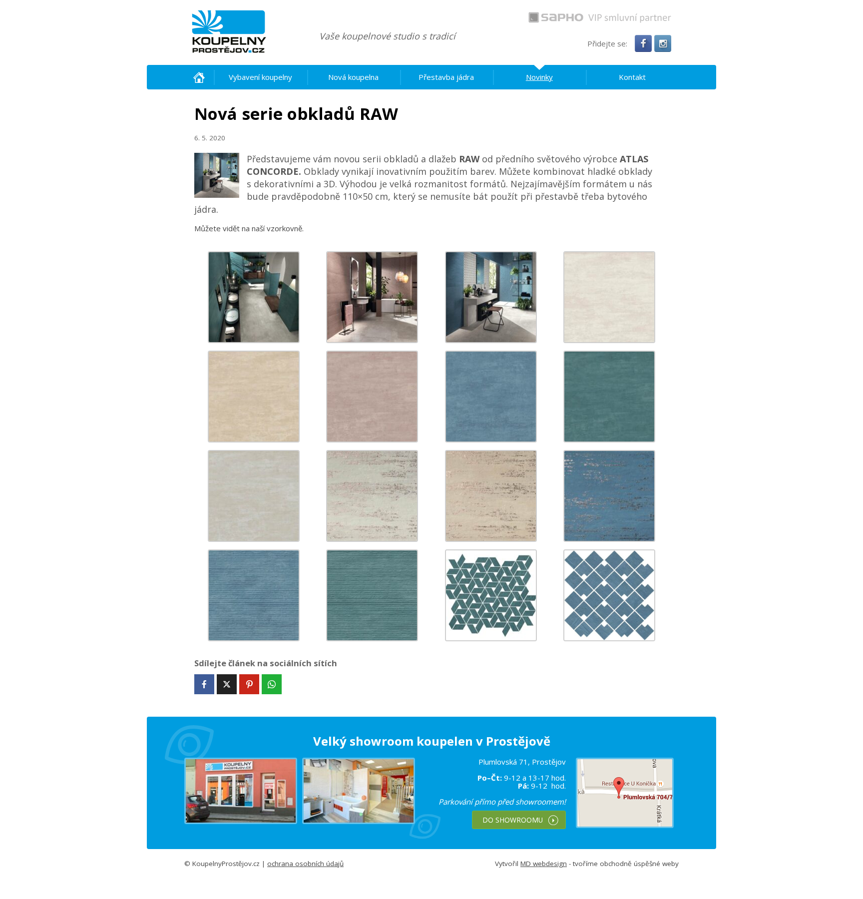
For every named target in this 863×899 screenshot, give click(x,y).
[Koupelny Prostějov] (229, 31)
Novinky (539, 77)
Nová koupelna (353, 77)
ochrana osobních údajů (305, 863)
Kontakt (632, 77)
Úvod (199, 77)
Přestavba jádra (446, 77)
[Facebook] (643, 43)
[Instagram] (662, 43)
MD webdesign (543, 863)
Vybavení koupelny (260, 77)
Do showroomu (512, 820)
